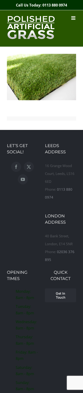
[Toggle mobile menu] (73, 18)
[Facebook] (16, 167)
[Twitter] (29, 167)
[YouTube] (23, 179)
